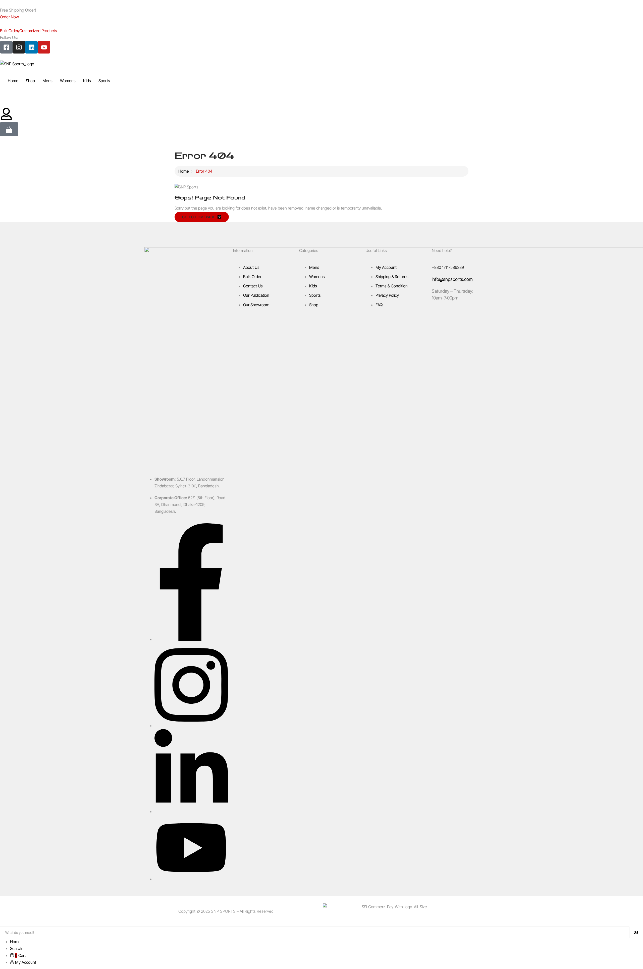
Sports (104, 80)
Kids (87, 80)
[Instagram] (19, 47)
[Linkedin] (31, 47)
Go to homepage (199, 217)
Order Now (9, 16)
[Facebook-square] (6, 47)
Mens (47, 80)
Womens (68, 80)
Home (13, 80)
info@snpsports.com (452, 279)
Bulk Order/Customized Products (28, 30)
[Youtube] (44, 47)
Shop (30, 80)
